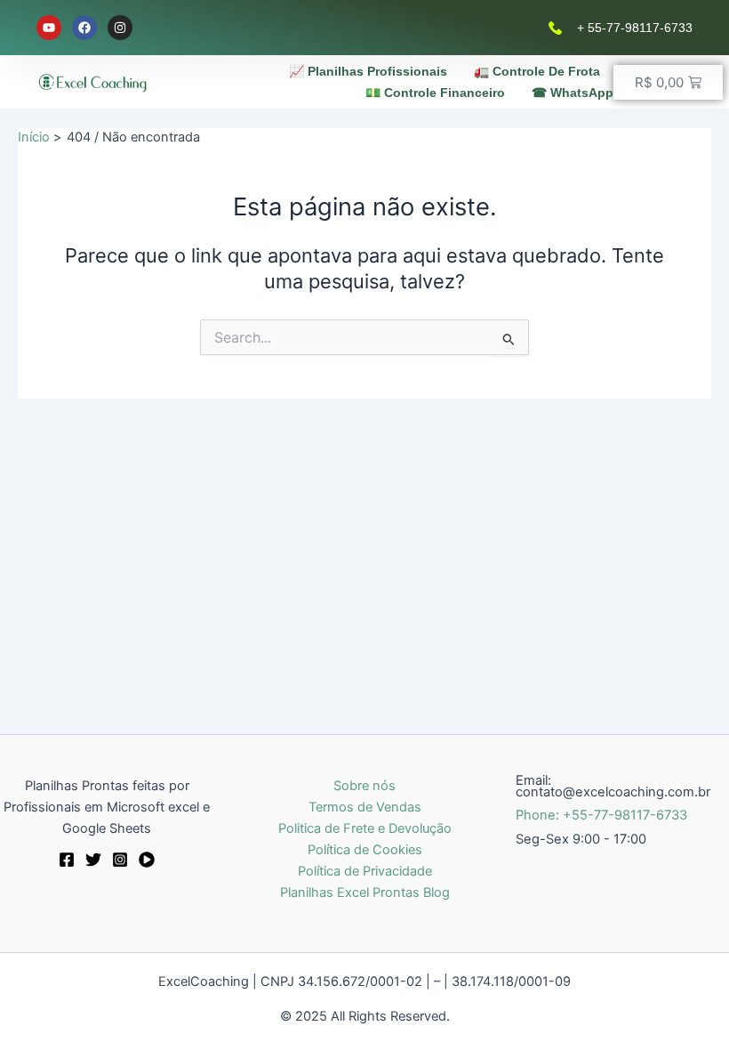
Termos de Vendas (364, 807)
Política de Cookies (365, 850)
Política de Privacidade (365, 871)
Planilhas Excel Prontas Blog (365, 892)
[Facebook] (67, 860)
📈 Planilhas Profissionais (368, 71)
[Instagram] (120, 860)
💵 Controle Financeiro (435, 92)
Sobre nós (364, 786)
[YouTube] (147, 860)
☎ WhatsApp (572, 92)
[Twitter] (93, 860)
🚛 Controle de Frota (537, 71)
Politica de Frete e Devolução (365, 828)
